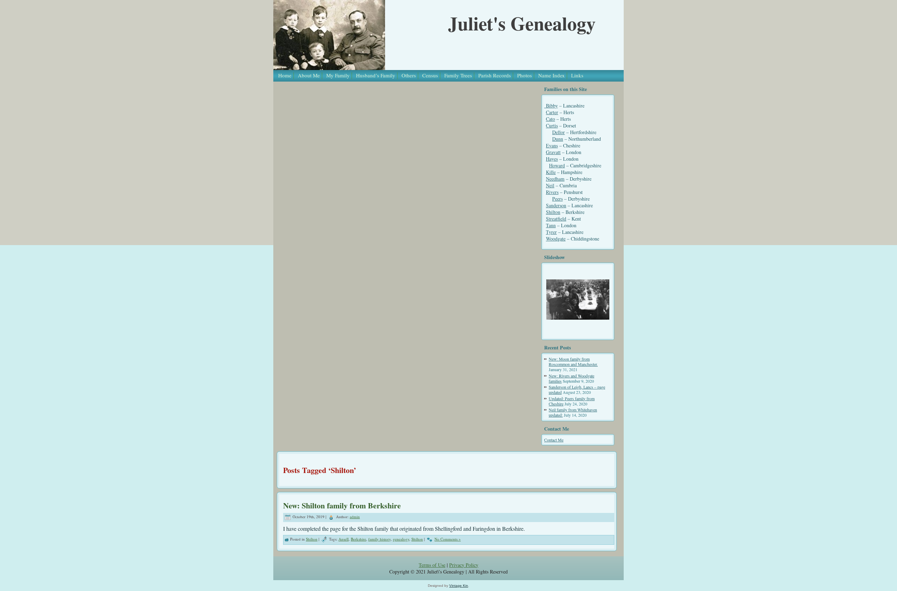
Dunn (557, 138)
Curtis (552, 125)
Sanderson (556, 205)
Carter (552, 112)
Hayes (552, 158)
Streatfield (556, 218)
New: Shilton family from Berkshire (342, 505)
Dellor (558, 132)
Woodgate (556, 238)
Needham (555, 178)
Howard (557, 165)
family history (379, 539)
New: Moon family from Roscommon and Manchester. (573, 361)
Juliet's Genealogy (522, 23)
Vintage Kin (458, 585)
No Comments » (447, 539)
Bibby (551, 105)
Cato (550, 119)
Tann (551, 225)
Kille (551, 172)
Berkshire (358, 539)
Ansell (343, 539)
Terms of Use (432, 565)
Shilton (553, 212)
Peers (557, 198)
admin (355, 516)
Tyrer (551, 232)
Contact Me (553, 440)
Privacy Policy (463, 565)
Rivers (552, 192)
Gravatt (553, 152)
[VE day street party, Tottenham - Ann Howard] (577, 299)
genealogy (401, 539)
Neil (550, 185)
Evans (552, 145)
